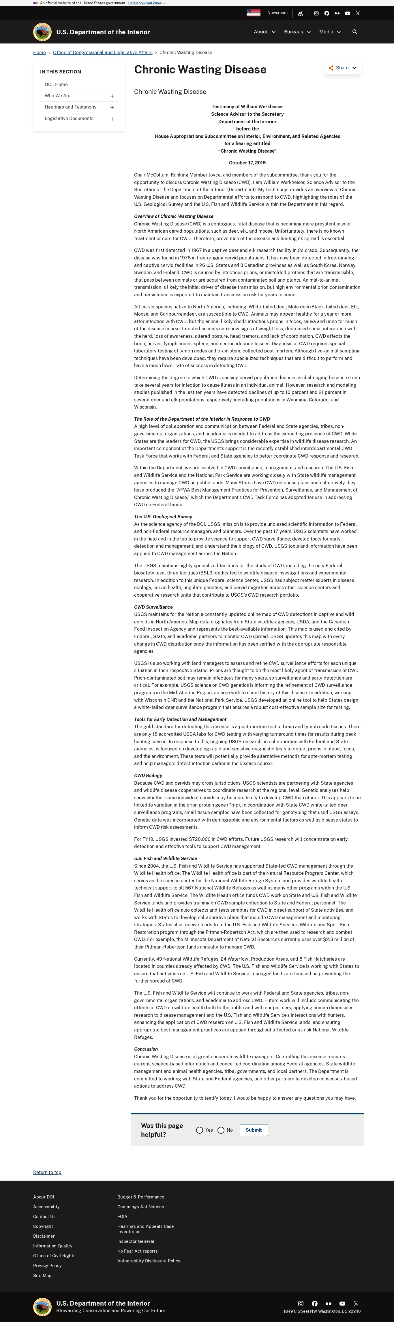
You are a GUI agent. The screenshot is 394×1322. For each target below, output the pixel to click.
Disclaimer (44, 1236)
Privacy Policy (47, 1265)
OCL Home (56, 84)
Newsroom (277, 13)
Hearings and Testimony (71, 107)
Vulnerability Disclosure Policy (148, 1260)
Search (355, 32)
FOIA (122, 1216)
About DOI (43, 1196)
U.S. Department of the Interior (103, 32)
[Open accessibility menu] (300, 13)
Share (342, 68)
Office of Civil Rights (54, 1255)
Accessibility (46, 1206)
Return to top (47, 1172)
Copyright (43, 1226)
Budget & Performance (140, 1196)
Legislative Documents (69, 118)
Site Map (42, 1275)
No (230, 1130)
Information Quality (52, 1245)
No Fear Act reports (137, 1251)
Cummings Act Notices (140, 1206)
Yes (209, 1130)
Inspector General (135, 1241)
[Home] (42, 32)
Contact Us (44, 1216)
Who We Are (58, 95)
